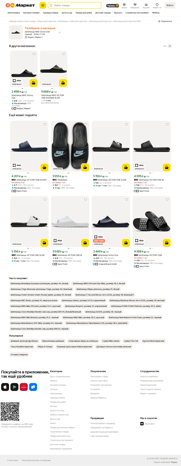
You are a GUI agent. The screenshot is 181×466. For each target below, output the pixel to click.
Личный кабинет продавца (102, 423)
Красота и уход (57, 410)
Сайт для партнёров (99, 436)
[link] (39, 283)
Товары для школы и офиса (62, 427)
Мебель (53, 381)
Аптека (53, 406)
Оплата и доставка (99, 381)
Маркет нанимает (148, 393)
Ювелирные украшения (61, 449)
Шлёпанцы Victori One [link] (105, 255)
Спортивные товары (59, 432)
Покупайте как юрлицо (101, 385)
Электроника (56, 393)
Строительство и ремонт (61, 440)
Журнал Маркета (98, 398)
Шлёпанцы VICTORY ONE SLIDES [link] (29, 180)
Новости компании (149, 376)
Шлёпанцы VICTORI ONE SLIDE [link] (109, 180)
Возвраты (95, 393)
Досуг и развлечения (60, 376)
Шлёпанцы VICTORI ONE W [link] (149, 180)
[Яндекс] (174, 462)
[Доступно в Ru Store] (33, 390)
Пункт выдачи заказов (150, 389)
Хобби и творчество (59, 415)
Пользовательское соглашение (36, 460)
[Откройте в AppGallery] (24, 390)
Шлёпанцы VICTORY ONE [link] (148, 255)
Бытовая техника (58, 385)
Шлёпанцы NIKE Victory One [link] (22, 96)
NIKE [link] (14, 180)
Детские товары (57, 444)
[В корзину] (33, 83)
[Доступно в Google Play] (14, 390)
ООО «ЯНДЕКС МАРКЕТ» (166, 458)
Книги (53, 423)
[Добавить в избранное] (34, 54)
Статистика (12, 460)
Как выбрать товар (99, 376)
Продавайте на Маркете (101, 427)
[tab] (14, 13)
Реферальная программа (151, 381)
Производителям (148, 385)
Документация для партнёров (104, 432)
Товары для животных (60, 436)
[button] (160, 424)
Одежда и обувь (57, 398)
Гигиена (53, 389)
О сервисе (95, 389)
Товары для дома (58, 402)
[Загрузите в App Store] (5, 390)
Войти (170, 5)
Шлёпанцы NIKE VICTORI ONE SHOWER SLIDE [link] (52, 96)
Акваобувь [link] (59, 180)
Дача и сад (55, 419)
